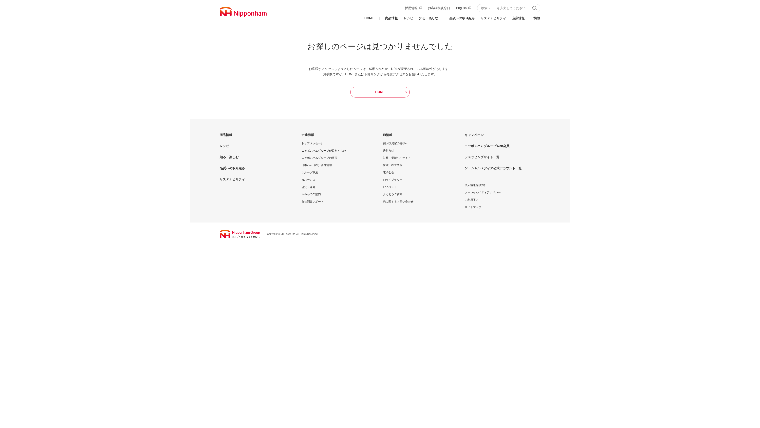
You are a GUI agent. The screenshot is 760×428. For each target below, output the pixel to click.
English (461, 8)
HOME (380, 92)
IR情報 (387, 135)
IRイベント (390, 187)
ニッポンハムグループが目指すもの (323, 150)
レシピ (224, 146)
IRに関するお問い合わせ (398, 201)
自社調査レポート (312, 201)
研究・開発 (308, 187)
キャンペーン (474, 135)
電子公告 (388, 172)
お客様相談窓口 (439, 8)
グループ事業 (309, 172)
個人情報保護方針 (476, 185)
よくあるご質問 (392, 194)
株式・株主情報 (392, 165)
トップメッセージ (312, 143)
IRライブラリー (392, 179)
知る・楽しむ (229, 157)
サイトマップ (473, 207)
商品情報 (226, 135)
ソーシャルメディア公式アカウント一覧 (493, 168)
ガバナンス (308, 179)
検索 (534, 8)
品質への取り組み (232, 168)
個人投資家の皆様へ (395, 143)
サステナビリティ (232, 179)
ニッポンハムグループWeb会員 (487, 146)
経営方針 (388, 150)
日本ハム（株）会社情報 (316, 165)
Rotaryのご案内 (311, 194)
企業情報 (307, 135)
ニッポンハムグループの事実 (319, 157)
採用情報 (411, 8)
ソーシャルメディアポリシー (483, 192)
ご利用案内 (472, 199)
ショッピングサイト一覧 (482, 157)
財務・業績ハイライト (397, 157)
